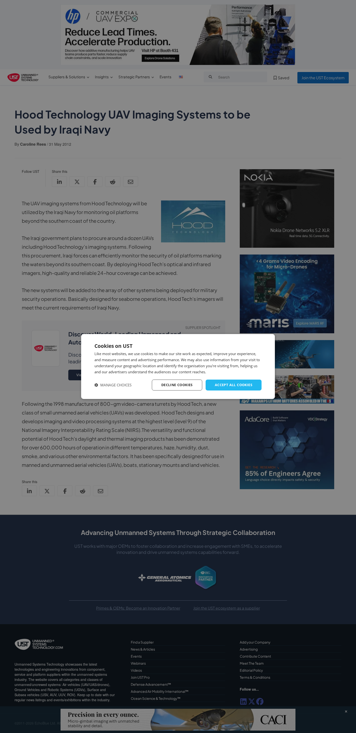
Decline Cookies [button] (177, 384)
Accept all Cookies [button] (233, 384)
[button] (113, 385)
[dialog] (178, 366)
